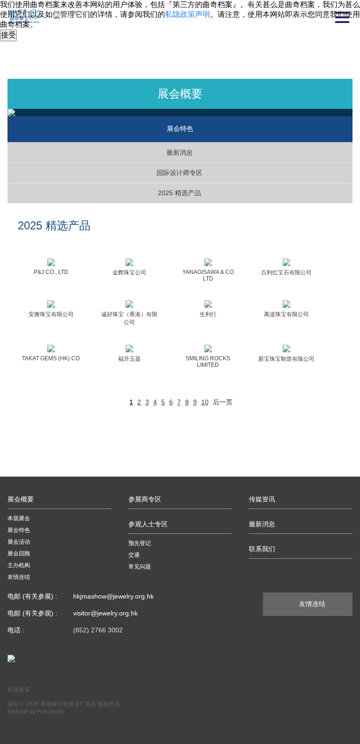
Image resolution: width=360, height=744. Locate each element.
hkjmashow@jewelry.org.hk (113, 596)
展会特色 (19, 530)
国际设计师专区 (179, 172)
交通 (134, 555)
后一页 (222, 402)
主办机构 (19, 565)
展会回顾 (19, 553)
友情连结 (19, 577)
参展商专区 (144, 499)
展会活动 (19, 542)
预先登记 (139, 543)
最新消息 (179, 152)
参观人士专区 (148, 524)
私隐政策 (19, 689)
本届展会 (19, 518)
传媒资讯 (262, 499)
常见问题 (139, 566)
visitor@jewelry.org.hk (105, 613)
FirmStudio (51, 711)
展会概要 (21, 499)
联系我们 (262, 549)
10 (205, 402)
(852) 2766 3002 (98, 630)
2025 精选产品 (179, 193)
